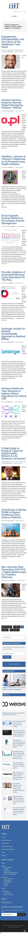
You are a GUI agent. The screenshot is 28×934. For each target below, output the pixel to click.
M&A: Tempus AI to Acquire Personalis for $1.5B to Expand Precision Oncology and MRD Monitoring (19, 776)
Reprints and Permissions (7, 846)
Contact (3, 852)
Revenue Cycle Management (10, 874)
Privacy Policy (16, 927)
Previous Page (5, 626)
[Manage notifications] (24, 931)
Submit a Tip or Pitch (14, 664)
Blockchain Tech (7, 880)
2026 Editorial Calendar (6, 840)
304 (11, 630)
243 (3, 630)
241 (19, 627)
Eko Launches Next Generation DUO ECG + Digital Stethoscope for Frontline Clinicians (13, 572)
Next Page (16, 629)
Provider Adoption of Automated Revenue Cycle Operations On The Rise (13, 276)
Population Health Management (11, 872)
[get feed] (14, 12)
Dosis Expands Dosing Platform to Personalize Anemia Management (12, 219)
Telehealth (6, 883)
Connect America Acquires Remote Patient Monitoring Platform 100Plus (12, 104)
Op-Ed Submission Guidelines (8, 849)
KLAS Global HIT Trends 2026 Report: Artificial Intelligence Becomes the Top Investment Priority (19, 811)
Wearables (6, 885)
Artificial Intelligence (8, 878)
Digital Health (4, 877)
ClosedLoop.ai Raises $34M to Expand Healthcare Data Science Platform (13, 513)
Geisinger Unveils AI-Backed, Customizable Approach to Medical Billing (13, 333)
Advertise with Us (5, 843)
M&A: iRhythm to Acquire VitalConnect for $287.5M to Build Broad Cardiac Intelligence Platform (19, 744)
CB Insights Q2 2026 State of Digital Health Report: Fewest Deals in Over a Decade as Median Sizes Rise (19, 755)
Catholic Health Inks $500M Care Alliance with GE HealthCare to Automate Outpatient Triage (18, 800)
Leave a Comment (19, 51)
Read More (4, 91)
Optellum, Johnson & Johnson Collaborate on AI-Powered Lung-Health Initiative (13, 160)
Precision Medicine (8, 882)
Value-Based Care (5, 891)
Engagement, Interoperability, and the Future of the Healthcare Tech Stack (12, 41)
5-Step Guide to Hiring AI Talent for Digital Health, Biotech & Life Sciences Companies (13, 453)
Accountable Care (7, 893)
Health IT (3, 866)
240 (15, 627)
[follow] (16, 12)
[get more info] (25, 12)
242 (22, 627)
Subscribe (3, 855)
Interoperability (7, 871)
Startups (3, 888)
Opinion (3, 863)
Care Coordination (8, 867)
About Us (3, 837)
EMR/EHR (6, 869)
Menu (15, 16)
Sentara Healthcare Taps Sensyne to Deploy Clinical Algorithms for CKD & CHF (13, 393)
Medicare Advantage (8, 894)
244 (7, 630)
